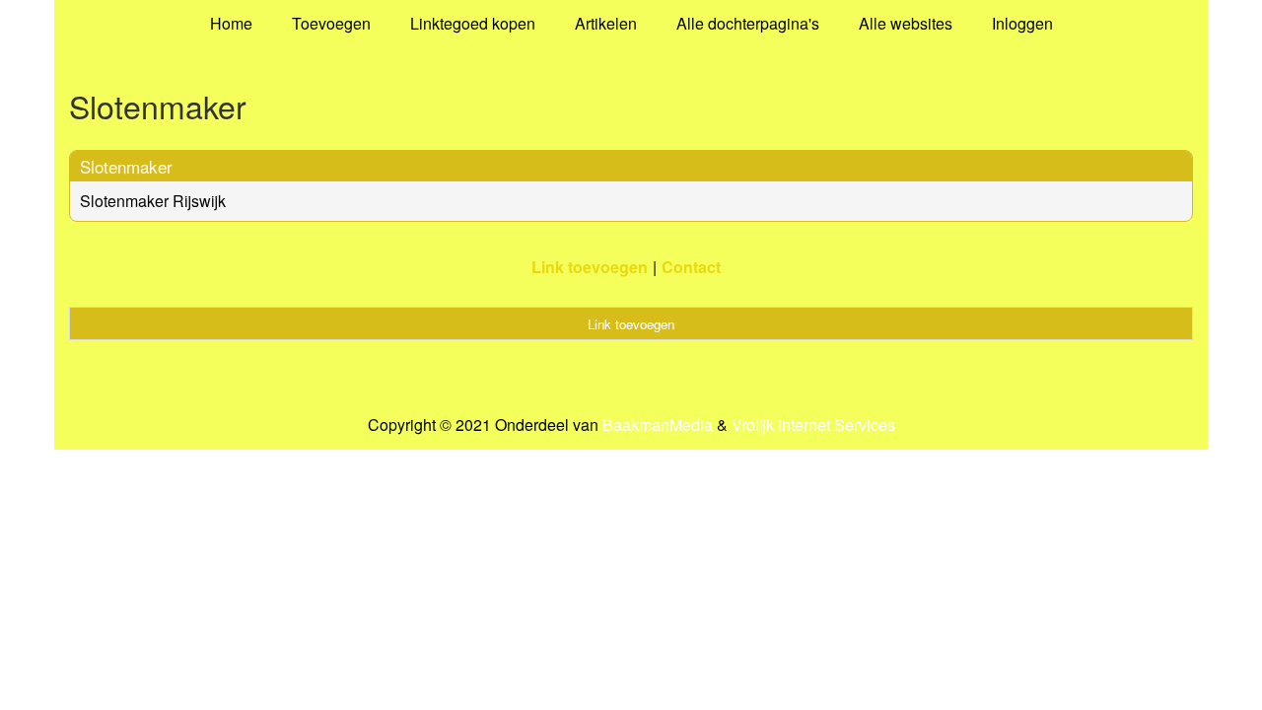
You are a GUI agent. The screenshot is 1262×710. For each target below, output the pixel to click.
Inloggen (1022, 23)
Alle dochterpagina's (747, 23)
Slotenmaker (126, 166)
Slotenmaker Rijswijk (153, 200)
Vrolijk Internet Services (813, 425)
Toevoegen (331, 23)
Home (231, 23)
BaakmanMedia (657, 425)
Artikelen (606, 23)
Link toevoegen (589, 266)
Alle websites (905, 23)
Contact (691, 266)
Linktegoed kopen (472, 23)
